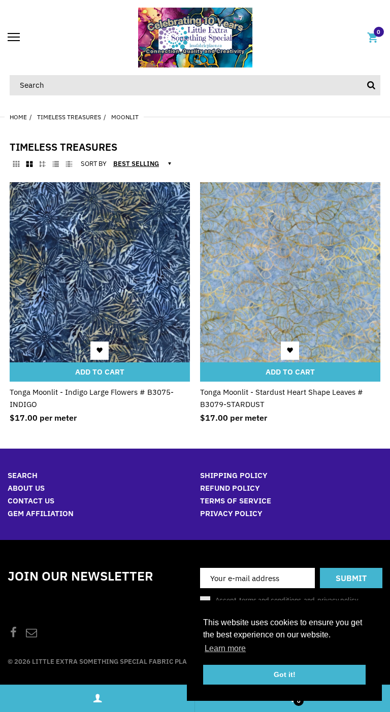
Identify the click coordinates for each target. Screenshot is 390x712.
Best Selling (136, 163)
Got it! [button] (285, 674)
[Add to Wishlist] (99, 350)
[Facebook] (13, 633)
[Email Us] (31, 633)
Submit (351, 578)
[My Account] (97, 698)
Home (18, 117)
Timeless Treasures (69, 117)
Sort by (94, 164)
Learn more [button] (225, 648)
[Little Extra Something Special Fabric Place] (195, 37)
